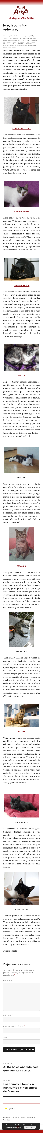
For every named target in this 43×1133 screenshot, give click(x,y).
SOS (31, 36)
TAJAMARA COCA (21, 285)
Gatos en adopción (22, 36)
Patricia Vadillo (16, 45)
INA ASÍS (21, 40)
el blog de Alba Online (21, 18)
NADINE (6, 45)
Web (5, 1037)
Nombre (8, 1015)
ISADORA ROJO (31, 40)
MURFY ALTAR (30, 43)
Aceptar (29, 1127)
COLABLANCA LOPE (31, 38)
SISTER (24, 45)
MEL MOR (20, 43)
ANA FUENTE (18, 38)
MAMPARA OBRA (9, 43)
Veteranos (7, 38)
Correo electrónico (14, 1026)
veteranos (12, 48)
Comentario (10, 981)
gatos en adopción (10, 40)
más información (16, 1127)
